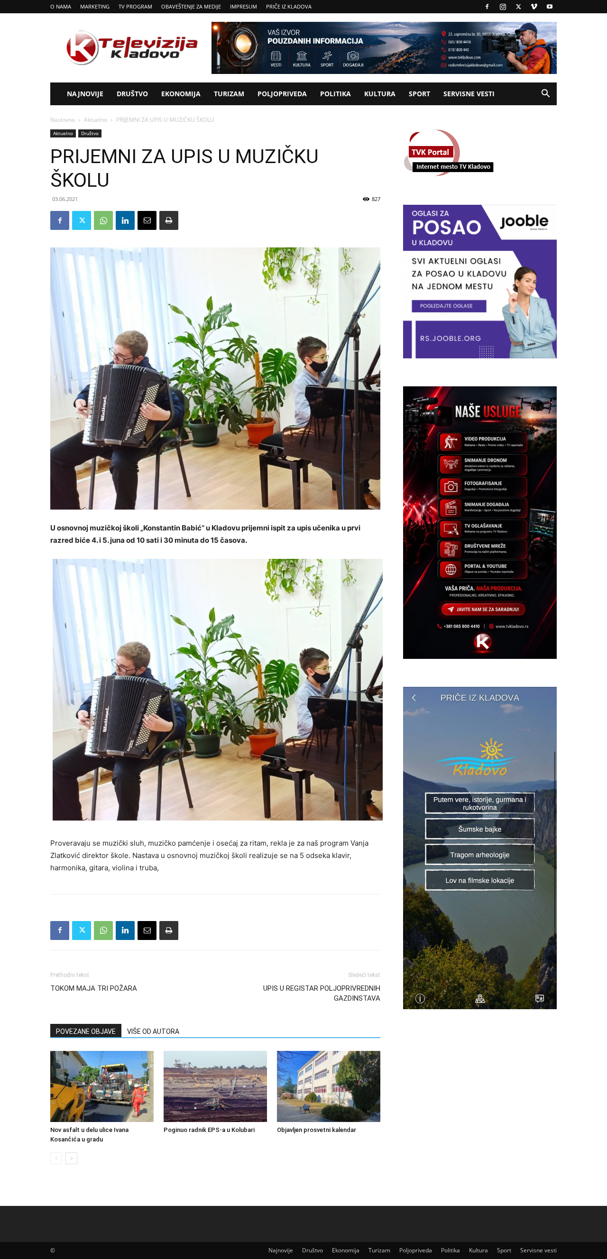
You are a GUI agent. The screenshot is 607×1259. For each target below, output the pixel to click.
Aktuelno (95, 120)
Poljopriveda (282, 93)
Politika (335, 93)
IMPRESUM (243, 6)
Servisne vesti (469, 93)
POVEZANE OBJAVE (86, 1031)
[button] (545, 94)
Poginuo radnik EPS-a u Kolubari (209, 1129)
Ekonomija (181, 93)
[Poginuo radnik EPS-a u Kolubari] (215, 1086)
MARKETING (95, 6)
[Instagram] (503, 6)
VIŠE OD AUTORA (153, 1031)
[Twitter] (518, 6)
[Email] (147, 220)
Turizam (229, 93)
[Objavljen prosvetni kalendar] (328, 1086)
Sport (419, 93)
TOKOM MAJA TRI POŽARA (93, 988)
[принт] (168, 220)
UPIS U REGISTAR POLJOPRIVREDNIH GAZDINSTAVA (321, 993)
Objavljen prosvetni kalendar (316, 1129)
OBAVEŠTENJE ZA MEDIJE (191, 6)
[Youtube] (550, 6)
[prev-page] (56, 1158)
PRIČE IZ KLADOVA (289, 6)
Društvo (132, 93)
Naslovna (62, 120)
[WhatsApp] (103, 220)
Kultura (379, 93)
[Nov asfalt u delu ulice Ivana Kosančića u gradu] (102, 1086)
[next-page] (71, 1158)
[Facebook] (487, 6)
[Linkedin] (125, 220)
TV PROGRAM (135, 6)
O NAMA (60, 6)
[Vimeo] (534, 6)
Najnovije (85, 93)
